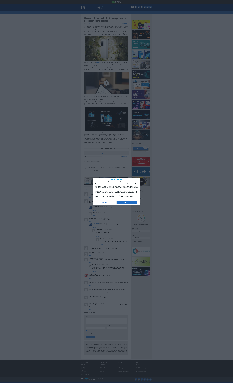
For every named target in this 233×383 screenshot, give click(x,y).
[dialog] (116, 191)
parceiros (105, 183)
